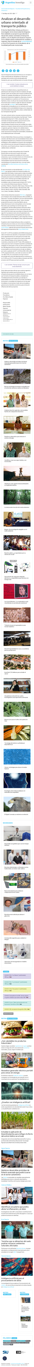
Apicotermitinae (20, 1248)
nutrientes (26, 1047)
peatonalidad (5, 227)
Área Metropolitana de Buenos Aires (18, 164)
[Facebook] (3, 70)
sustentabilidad (26, 41)
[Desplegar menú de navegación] (31, 2)
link (10, 977)
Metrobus (22, 195)
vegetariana (18, 1046)
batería (5, 1177)
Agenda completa (8, 1013)
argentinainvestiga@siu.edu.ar (17, 1363)
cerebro (3, 1285)
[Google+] (10, 70)
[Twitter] (6, 70)
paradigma (13, 104)
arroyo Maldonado (23, 229)
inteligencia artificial (23, 1105)
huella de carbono (18, 1075)
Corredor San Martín (24, 1342)
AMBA (3, 166)
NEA (15, 1252)
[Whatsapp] (18, 70)
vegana (25, 1046)
